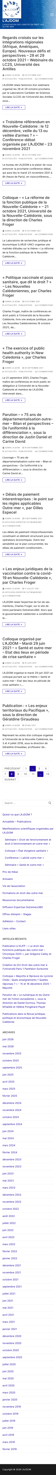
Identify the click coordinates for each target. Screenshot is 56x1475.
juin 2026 (8, 1039)
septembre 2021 (12, 1286)
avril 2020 (8, 1385)
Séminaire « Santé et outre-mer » (24, 864)
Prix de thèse (10, 871)
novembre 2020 (11, 1343)
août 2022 (8, 1216)
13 (47, 774)
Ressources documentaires (18, 900)
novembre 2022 (11, 1201)
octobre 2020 (10, 1350)
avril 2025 (8, 1081)
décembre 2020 (11, 1336)
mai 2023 (8, 1180)
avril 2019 (8, 1434)
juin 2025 (8, 1074)
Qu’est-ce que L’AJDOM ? (17, 814)
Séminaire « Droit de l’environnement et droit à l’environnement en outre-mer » (28, 841)
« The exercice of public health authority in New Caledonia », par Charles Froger (24, 355)
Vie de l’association (13, 885)
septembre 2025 (12, 1067)
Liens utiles (9, 928)
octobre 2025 (10, 1060)
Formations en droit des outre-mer (22, 893)
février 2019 (9, 1449)
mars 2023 (8, 1187)
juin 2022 (8, 1230)
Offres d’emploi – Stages (16, 914)
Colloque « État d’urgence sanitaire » (26, 850)
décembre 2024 (11, 1102)
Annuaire (7, 878)
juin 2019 (7, 1427)
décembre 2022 (11, 1194)
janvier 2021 (9, 1329)
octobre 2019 (10, 1413)
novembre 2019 (11, 1406)
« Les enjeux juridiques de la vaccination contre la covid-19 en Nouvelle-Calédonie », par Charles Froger (27, 576)
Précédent (13, 768)
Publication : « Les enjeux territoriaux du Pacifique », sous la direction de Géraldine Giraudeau (25, 712)
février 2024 (9, 1152)
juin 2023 (8, 1173)
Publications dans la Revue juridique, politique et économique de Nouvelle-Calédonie (24, 1017)
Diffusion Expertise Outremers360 (23, 522)
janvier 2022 (9, 1258)
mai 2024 (8, 1138)
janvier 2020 (9, 1399)
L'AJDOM (10, 20)
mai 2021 (7, 1307)
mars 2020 (8, 1392)
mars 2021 (8, 1321)
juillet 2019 (8, 1420)
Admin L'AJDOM (12, 75)
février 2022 (9, 1251)
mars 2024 (8, 1145)
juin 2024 (8, 1131)
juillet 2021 (8, 1293)
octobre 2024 (10, 1117)
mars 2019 (8, 1442)
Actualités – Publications (16, 821)
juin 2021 (7, 1300)
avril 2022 (8, 1237)
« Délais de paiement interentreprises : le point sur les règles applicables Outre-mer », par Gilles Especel (27, 503)
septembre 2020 (12, 1357)
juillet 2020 (9, 1364)
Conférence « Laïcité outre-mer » (24, 857)
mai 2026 (8, 1046)
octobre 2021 (10, 1279)
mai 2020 (8, 1378)
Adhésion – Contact (14, 921)
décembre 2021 (11, 1265)
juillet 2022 (9, 1223)
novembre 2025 (11, 1053)
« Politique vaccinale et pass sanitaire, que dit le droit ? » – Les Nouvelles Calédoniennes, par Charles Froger (27, 286)
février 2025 (9, 1095)
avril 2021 (8, 1314)
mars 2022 (8, 1244)
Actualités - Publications (18, 79)
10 (25, 774)
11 (33, 774)
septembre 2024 (12, 1124)
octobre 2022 (10, 1208)
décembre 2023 (11, 1159)
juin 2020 (8, 1371)
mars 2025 (8, 1088)
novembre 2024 (11, 1110)
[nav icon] (52, 14)
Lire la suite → (13, 107)
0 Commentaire (45, 79)
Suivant (10, 779)
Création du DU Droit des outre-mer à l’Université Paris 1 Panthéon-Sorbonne (25, 966)
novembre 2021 (11, 1272)
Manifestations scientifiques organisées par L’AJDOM (28, 830)
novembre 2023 (11, 1166)
